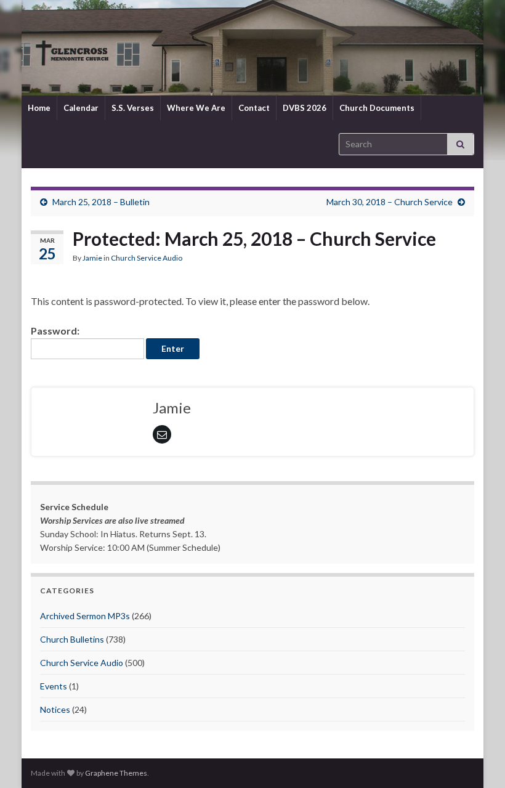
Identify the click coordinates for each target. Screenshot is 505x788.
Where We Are (196, 108)
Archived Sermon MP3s (85, 616)
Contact (254, 108)
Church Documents (376, 108)
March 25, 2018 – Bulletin (101, 202)
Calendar (81, 108)
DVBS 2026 (304, 108)
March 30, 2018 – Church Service (389, 202)
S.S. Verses (132, 108)
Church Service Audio (146, 257)
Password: (55, 330)
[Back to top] (477, 760)
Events (53, 686)
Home (39, 108)
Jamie (92, 257)
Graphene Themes (116, 773)
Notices (55, 709)
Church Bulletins (72, 639)
